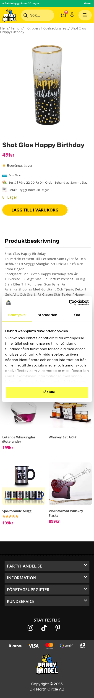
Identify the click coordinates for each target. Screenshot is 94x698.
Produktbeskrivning (32, 241)
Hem (4, 28)
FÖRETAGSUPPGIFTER (28, 589)
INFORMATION (21, 577)
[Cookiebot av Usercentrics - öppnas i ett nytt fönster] (69, 302)
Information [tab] (47, 315)
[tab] (48, 284)
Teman (16, 28)
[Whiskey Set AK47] (70, 410)
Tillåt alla (47, 392)
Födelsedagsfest (54, 28)
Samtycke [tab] (17, 315)
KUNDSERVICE (20, 601)
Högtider (31, 28)
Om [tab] (77, 315)
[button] (47, 566)
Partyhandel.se (24, 566)
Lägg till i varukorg (34, 210)
